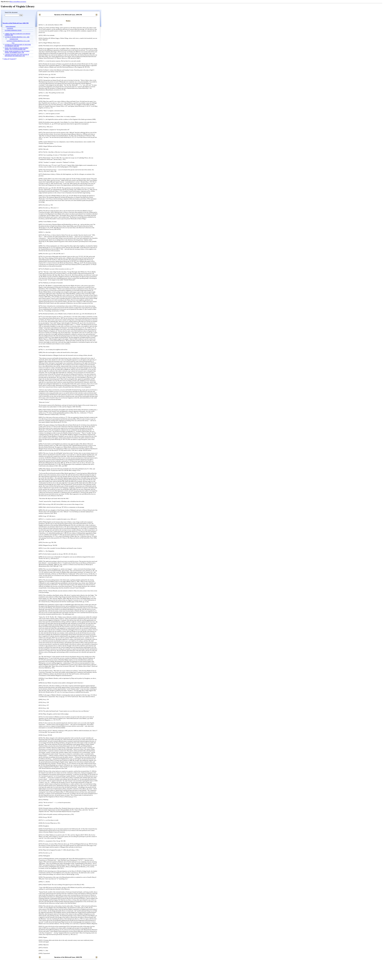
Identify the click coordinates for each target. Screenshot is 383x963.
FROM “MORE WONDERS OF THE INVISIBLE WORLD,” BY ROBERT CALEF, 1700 (17, 52)
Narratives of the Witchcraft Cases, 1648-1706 (16, 23)
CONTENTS (10, 28)
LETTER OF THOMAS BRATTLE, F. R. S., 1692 (17, 37)
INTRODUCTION (14, 39)
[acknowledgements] (10, 26)
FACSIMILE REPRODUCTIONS (13, 30)
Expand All (12, 59)
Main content (13, 1)
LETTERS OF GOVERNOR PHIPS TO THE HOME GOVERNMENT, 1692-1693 (18, 45)
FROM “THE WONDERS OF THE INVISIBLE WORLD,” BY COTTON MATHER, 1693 (16, 48)
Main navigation (21, 1)
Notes (13, 42)
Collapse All (6, 59)
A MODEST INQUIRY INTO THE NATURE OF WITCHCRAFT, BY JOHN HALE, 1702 (17, 55)
